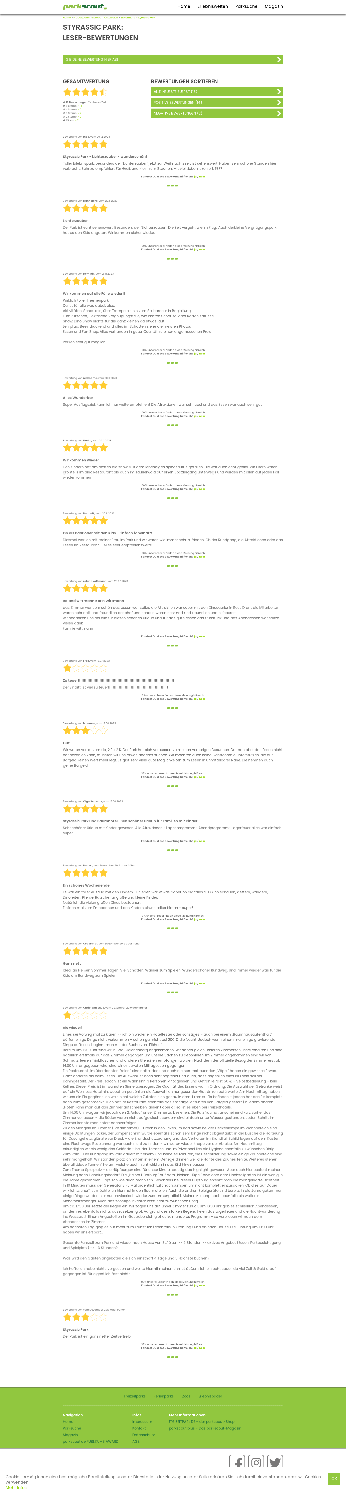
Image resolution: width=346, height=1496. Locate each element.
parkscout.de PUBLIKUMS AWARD (90, 1441)
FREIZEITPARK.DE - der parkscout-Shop (201, 1421)
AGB (136, 1441)
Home (183, 6)
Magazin (274, 6)
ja (195, 176)
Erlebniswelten (212, 6)
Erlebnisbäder (210, 1396)
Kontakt (139, 1428)
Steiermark (128, 17)
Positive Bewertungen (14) (178, 102)
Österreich (111, 17)
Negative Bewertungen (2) (178, 113)
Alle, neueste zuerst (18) (175, 91)
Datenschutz (143, 1435)
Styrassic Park (146, 17)
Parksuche (246, 6)
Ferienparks (164, 1396)
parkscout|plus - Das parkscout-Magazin (205, 1428)
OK (334, 1479)
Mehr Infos (16, 1487)
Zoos (186, 1396)
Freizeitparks (81, 17)
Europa (97, 17)
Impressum (142, 1421)
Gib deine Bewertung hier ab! (92, 59)
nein (202, 176)
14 (81, 106)
